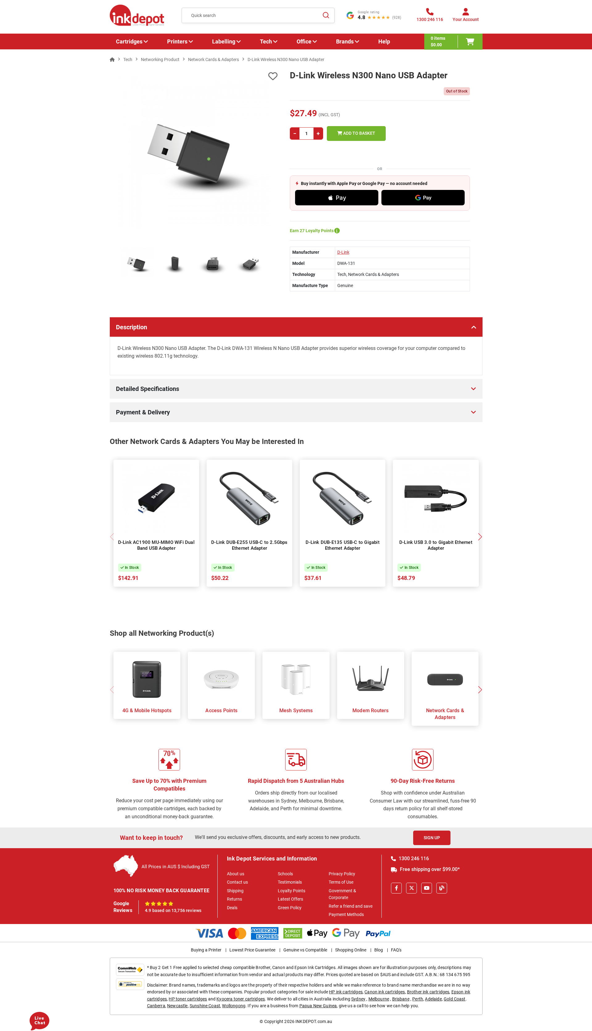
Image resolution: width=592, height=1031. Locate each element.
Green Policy (290, 907)
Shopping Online (350, 949)
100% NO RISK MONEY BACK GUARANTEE (161, 890)
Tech (266, 41)
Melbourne (378, 998)
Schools (285, 873)
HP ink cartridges (346, 991)
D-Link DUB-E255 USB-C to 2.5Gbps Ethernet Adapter (249, 545)
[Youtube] (426, 888)
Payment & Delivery (143, 412)
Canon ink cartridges (384, 991)
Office (304, 41)
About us (235, 873)
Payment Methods (346, 914)
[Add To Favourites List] (194, 76)
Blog (378, 949)
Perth (417, 998)
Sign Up (432, 837)
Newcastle (177, 1005)
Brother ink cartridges (428, 991)
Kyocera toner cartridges (240, 998)
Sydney (358, 998)
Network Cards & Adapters (445, 714)
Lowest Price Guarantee (252, 949)
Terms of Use (341, 882)
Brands (345, 41)
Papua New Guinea (318, 1005)
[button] (480, 536)
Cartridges (129, 41)
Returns (234, 899)
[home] (112, 59)
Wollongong (233, 1005)
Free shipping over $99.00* (429, 869)
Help (384, 41)
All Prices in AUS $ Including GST (176, 866)
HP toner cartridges (188, 998)
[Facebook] (396, 888)
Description (131, 327)
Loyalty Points (291, 890)
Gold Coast (455, 998)
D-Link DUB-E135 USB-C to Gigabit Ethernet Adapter (342, 545)
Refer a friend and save (350, 906)
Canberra (156, 1005)
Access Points (221, 710)
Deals (232, 907)
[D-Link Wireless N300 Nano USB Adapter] (194, 153)
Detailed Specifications (147, 388)
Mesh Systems (296, 710)
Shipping (235, 890)
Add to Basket (358, 133)
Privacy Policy (342, 873)
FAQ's (396, 949)
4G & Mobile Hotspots (146, 710)
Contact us (237, 882)
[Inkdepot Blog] (442, 888)
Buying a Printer (206, 949)
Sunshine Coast (205, 1005)
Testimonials (290, 882)
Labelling (223, 41)
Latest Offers (290, 899)
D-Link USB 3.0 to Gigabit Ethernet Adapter (435, 545)
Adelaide (433, 998)
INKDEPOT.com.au (313, 1021)
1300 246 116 (413, 858)
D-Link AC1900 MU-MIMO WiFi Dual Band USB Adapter (156, 545)
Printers (177, 41)
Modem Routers (370, 710)
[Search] (326, 15)
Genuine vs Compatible (305, 949)
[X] (411, 888)
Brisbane (400, 998)
